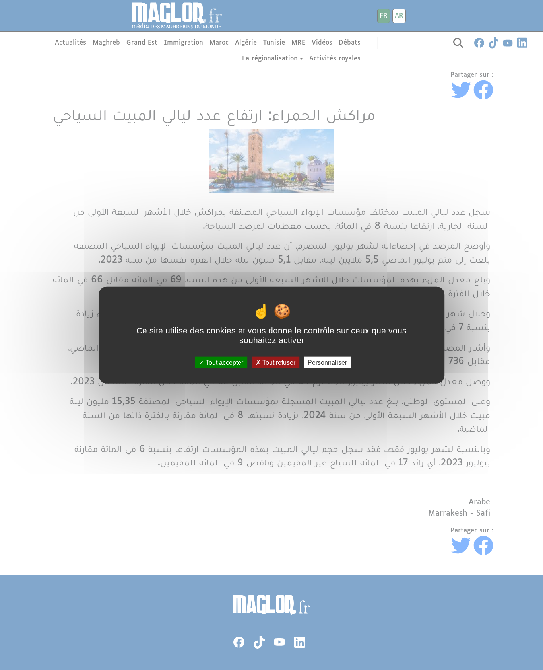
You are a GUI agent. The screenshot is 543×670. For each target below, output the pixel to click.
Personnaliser (327, 362)
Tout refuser (278, 362)
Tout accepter (223, 362)
